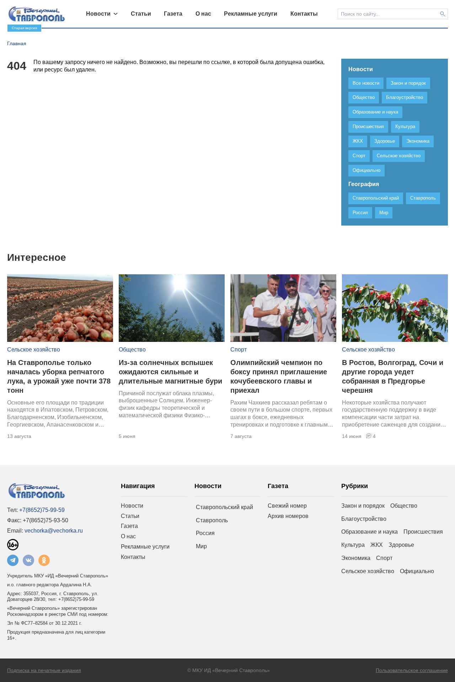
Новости (132, 506)
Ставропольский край (224, 507)
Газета (129, 526)
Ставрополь (212, 520)
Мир (201, 546)
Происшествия (423, 532)
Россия (205, 533)
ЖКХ (376, 545)
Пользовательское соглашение (412, 670)
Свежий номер (287, 506)
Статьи (130, 516)
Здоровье (401, 545)
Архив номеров (288, 516)
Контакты (133, 557)
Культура (353, 545)
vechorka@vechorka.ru (54, 531)
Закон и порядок (363, 506)
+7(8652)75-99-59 (42, 510)
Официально (417, 571)
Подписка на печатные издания (44, 670)
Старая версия (24, 28)
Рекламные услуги (145, 547)
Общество (132, 350)
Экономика (355, 558)
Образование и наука (369, 532)
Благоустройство (363, 519)
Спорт (238, 350)
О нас (128, 536)
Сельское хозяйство (33, 350)
